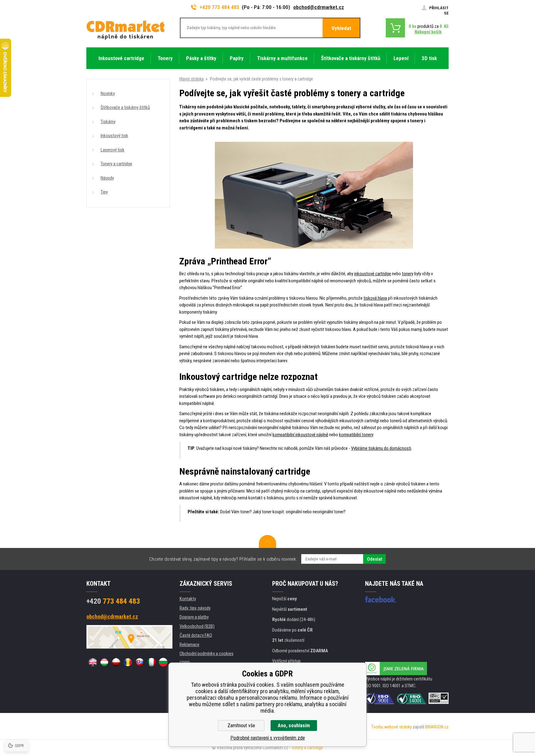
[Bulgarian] (163, 662)
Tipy (104, 192)
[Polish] (116, 662)
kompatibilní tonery (356, 434)
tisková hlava (375, 298)
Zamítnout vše (241, 725)
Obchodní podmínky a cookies (206, 653)
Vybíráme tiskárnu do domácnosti (381, 448)
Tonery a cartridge (116, 164)
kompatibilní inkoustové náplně (300, 434)
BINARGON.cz (437, 726)
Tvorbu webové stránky (391, 726)
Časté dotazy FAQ (196, 635)
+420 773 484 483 (219, 7)
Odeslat (374, 559)
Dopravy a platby (194, 617)
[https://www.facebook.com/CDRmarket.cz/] (380, 599)
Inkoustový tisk (114, 135)
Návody (107, 178)
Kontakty (188, 599)
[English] (92, 662)
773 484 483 (113, 601)
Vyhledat (341, 28)
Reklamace (189, 644)
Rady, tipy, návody (195, 608)
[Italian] (151, 662)
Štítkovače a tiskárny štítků (125, 107)
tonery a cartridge (307, 747)
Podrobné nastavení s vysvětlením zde (267, 738)
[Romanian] (128, 662)
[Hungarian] (104, 662)
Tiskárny (108, 121)
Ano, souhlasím (294, 725)
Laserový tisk (112, 150)
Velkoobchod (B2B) (197, 626)
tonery (407, 273)
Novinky (108, 93)
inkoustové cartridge (372, 273)
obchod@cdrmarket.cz (318, 7)
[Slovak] (139, 662)
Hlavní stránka (191, 78)
